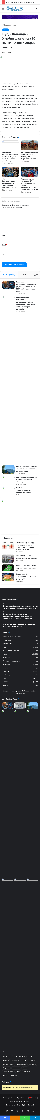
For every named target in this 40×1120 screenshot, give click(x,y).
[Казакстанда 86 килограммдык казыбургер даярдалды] (8, 577)
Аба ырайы (6, 1056)
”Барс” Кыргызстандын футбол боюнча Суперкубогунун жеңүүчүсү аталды (9, 183)
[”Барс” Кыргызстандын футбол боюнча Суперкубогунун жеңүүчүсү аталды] (10, 172)
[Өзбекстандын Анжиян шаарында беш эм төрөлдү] (8, 559)
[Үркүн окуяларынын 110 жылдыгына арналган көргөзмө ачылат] (32, 713)
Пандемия (6, 1068)
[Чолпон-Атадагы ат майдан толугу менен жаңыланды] (32, 881)
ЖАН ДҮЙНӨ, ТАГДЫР (11, 650)
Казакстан (32, 1060)
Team (19, 1105)
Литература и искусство (11, 661)
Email (4, 245)
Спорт (14, 25)
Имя (4, 235)
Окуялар (6, 671)
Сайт (3, 254)
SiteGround (26, 1101)
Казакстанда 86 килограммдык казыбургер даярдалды (26, 576)
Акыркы (24, 275)
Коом (5, 654)
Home (8, 1105)
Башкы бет (7, 25)
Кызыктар (6, 657)
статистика (14, 1075)
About (13, 1105)
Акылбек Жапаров (19, 1056)
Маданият (6, 664)
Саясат (5, 678)
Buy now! (31, 1105)
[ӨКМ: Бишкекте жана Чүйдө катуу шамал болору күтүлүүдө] (8, 491)
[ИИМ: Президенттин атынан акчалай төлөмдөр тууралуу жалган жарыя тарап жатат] (7, 962)
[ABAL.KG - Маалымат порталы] (14, 8)
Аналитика (7, 640)
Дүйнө (5, 647)
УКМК (18, 1072)
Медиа (5, 668)
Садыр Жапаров (8, 1072)
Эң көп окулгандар (9, 275)
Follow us (5, 1082)
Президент (16, 1068)
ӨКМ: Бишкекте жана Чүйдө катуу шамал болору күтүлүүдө (24, 490)
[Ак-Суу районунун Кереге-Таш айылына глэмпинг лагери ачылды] (8, 469)
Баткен (30, 1056)
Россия (25, 1068)
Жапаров (6, 1060)
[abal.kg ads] (20, 17)
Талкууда (34, 275)
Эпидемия (26, 1072)
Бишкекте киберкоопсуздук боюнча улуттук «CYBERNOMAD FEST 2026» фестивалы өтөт (26, 286)
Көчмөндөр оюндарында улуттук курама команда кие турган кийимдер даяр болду (10, 156)
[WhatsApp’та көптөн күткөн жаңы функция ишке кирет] (8, 567)
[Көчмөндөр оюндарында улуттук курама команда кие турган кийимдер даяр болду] (10, 145)
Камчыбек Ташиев (8, 1064)
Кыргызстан (32, 1064)
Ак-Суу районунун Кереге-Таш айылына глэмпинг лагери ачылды (26, 469)
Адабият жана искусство (12, 637)
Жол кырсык (15, 1060)
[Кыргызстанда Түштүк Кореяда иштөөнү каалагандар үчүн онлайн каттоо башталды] (20, 962)
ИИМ (24, 1060)
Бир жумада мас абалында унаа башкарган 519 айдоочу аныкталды (26, 479)
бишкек (5, 1075)
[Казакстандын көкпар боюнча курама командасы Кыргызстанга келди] (29, 145)
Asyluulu (34, 1098)
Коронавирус (21, 1064)
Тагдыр (5, 685)
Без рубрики (7, 644)
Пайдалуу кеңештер (10, 675)
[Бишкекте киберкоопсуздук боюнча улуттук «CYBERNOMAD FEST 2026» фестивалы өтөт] (8, 285)
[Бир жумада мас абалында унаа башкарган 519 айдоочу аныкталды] (8, 480)
